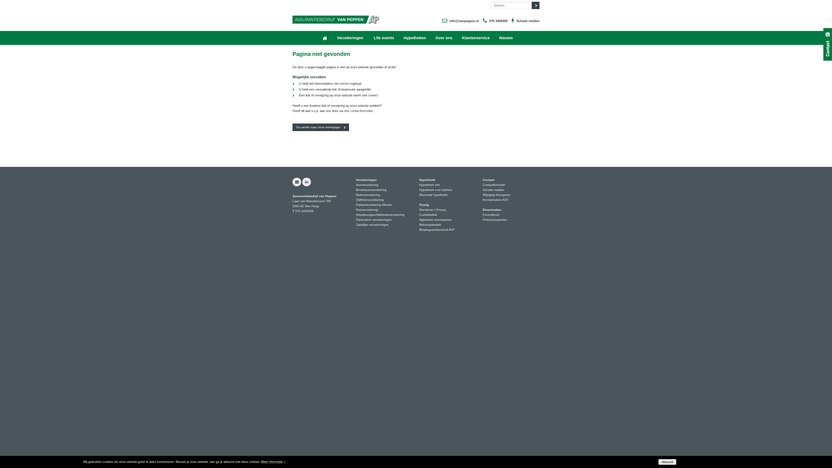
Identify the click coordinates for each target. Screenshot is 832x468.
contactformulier (361, 111)
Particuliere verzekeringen (374, 219)
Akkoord (667, 462)
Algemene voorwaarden (435, 219)
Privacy (441, 209)
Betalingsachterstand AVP (436, 229)
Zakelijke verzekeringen (372, 224)
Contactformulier (494, 185)
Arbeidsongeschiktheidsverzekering (380, 214)
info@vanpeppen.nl (464, 21)
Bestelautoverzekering (371, 190)
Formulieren (491, 214)
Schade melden (528, 21)
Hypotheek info (429, 185)
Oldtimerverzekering (370, 200)
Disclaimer (426, 209)
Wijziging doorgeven (496, 195)
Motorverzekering (368, 195)
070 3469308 (498, 21)
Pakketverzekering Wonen (374, 204)
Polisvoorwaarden (495, 219)
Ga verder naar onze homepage (318, 127)
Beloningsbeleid (430, 224)
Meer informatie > (273, 461)
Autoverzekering (367, 185)
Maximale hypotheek (433, 195)
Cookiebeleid (428, 214)
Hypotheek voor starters (435, 190)
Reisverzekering (367, 209)
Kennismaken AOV (495, 200)
